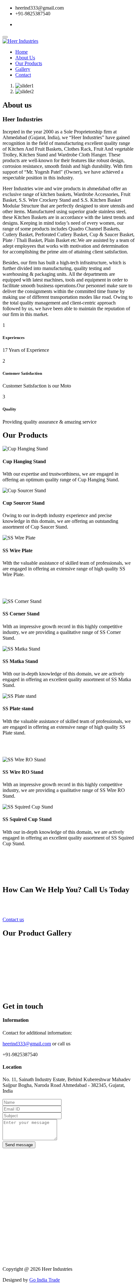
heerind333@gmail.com (27, 1043)
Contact (23, 75)
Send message (19, 1144)
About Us (25, 57)
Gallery (22, 69)
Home (21, 52)
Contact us (13, 919)
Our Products (28, 63)
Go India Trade (44, 1280)
